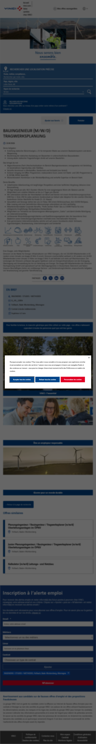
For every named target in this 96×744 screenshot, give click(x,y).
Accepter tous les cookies (22, 379)
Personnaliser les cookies (73, 379)
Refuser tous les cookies (47, 379)
